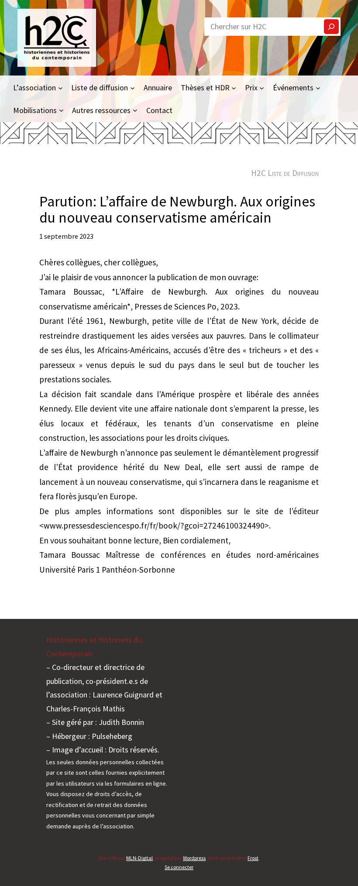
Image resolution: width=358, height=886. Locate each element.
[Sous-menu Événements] (318, 87)
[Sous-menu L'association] (60, 87)
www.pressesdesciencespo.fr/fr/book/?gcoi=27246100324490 (154, 525)
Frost (253, 858)
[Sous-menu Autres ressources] (135, 110)
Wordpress (194, 858)
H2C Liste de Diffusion (285, 173)
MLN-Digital (139, 858)
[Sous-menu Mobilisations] (61, 110)
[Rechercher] (331, 26)
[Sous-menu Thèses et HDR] (233, 87)
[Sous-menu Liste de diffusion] (132, 87)
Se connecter (179, 867)
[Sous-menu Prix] (261, 87)
